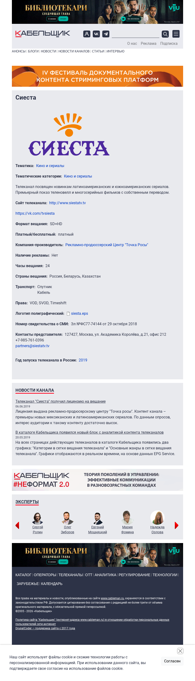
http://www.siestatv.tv (67, 203)
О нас (132, 43)
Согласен (172, 661)
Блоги (33, 51)
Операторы (45, 574)
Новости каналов (74, 51)
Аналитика (105, 574)
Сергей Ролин (37, 529)
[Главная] (42, 34)
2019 (83, 360)
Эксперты (27, 501)
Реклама (148, 43)
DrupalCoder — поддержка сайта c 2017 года (45, 628)
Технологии (165, 574)
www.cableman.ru (112, 598)
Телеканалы (70, 574)
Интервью (115, 51)
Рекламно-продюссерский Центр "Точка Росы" (106, 245)
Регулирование (134, 574)
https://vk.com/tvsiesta (35, 213)
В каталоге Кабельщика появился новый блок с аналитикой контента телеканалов (89, 432)
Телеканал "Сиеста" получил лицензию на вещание (60, 401)
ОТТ (88, 574)
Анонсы (19, 51)
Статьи (98, 51)
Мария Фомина (127, 529)
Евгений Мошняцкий (97, 529)
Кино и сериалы (50, 165)
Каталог (23, 574)
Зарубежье (28, 583)
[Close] (180, 651)
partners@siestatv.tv (32, 346)
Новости (48, 51)
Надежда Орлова (157, 529)
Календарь (52, 583)
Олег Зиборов (67, 529)
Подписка (169, 43)
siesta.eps (79, 313)
